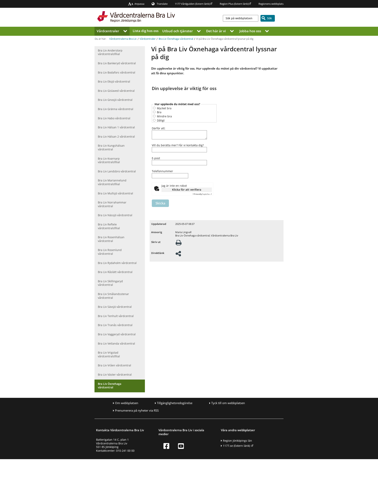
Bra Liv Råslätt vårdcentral (115, 272)
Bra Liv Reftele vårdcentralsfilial (109, 226)
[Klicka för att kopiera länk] (178, 255)
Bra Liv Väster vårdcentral (115, 374)
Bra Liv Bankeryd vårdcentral (117, 63)
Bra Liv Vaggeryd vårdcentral (117, 334)
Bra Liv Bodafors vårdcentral (116, 72)
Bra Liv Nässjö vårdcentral (115, 215)
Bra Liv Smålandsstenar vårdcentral (113, 296)
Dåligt (160, 120)
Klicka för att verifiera (186, 189)
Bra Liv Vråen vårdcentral (114, 365)
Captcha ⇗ (203, 194)
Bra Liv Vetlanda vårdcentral (116, 343)
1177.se (236, 446)
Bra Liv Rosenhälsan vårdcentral (111, 239)
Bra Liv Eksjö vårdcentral (114, 81)
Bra (158, 112)
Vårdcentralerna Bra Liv (123, 38)
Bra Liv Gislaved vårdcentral (116, 91)
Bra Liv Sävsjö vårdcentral (115, 307)
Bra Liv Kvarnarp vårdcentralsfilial (109, 160)
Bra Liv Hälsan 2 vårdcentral (116, 136)
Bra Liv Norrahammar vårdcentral (112, 204)
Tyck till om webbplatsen (228, 403)
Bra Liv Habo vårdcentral (114, 118)
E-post (156, 158)
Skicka (160, 203)
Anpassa (139, 4)
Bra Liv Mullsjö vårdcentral (115, 193)
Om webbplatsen (126, 403)
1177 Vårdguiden (192, 4)
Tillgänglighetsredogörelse (174, 403)
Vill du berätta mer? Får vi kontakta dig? (178, 145)
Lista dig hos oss (145, 31)
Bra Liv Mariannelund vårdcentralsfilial (112, 182)
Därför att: (158, 128)
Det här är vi (216, 31)
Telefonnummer (162, 171)
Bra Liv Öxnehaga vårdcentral (176, 38)
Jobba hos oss (250, 31)
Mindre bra (164, 116)
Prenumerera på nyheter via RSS (137, 410)
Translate (162, 4)
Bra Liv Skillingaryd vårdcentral (110, 283)
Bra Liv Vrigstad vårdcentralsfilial (109, 354)
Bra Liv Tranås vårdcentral (115, 325)
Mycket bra (163, 108)
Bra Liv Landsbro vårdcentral (117, 171)
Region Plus (234, 4)
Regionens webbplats (271, 4)
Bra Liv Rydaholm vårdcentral (117, 263)
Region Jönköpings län (237, 440)
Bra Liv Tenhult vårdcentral (116, 316)
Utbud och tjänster (177, 31)
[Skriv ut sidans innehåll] (179, 244)
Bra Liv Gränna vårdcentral (115, 109)
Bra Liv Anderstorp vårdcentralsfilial (110, 52)
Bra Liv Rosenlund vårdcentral (110, 252)
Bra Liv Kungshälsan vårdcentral (111, 147)
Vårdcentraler (108, 31)
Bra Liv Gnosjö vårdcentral (115, 100)
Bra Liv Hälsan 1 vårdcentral (116, 127)
